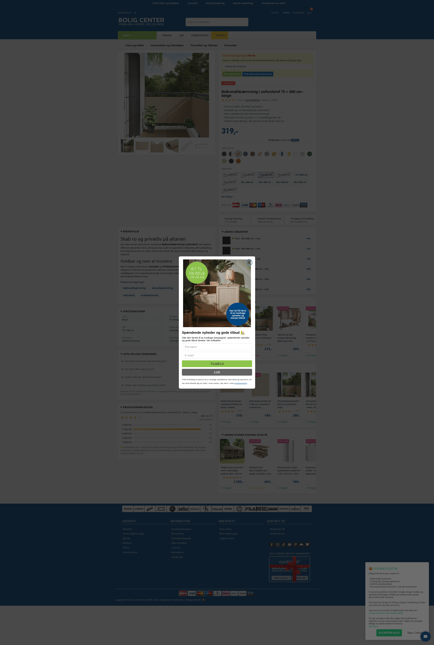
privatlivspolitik (240, 383)
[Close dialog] (249, 262)
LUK (217, 372)
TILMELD (217, 364)
